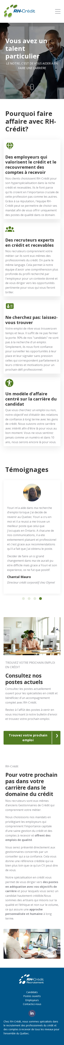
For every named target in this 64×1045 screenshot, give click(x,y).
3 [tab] (35, 598)
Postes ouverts (32, 996)
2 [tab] (29, 598)
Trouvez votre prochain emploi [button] (28, 737)
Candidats (32, 991)
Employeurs (32, 999)
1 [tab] (23, 598)
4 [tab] (40, 598)
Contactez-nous (32, 1003)
